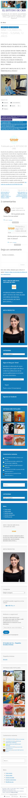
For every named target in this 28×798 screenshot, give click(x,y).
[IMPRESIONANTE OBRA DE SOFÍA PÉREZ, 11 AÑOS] (8, 698)
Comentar (22, 264)
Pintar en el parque (20, 739)
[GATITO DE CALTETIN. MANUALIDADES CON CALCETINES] (8, 440)
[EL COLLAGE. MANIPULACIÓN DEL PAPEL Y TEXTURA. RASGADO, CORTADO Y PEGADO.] (8, 721)
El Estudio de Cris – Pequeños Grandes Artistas (12, 643)
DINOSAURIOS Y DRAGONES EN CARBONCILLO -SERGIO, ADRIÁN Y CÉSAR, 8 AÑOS (6, 194)
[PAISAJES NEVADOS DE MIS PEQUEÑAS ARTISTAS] (19, 429)
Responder (15, 222)
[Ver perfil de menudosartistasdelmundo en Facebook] (6, 605)
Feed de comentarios (9, 515)
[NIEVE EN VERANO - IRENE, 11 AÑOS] (19, 417)
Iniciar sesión (7, 511)
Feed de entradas (8, 513)
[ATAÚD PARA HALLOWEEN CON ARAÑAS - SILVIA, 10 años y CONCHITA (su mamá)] (8, 428)
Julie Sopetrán (17, 208)
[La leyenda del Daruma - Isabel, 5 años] (19, 699)
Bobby (6, 465)
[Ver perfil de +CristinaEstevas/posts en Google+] (14, 605)
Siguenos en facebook (10, 397)
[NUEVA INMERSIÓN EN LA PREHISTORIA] (19, 440)
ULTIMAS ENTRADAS (7, 119)
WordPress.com (8, 517)
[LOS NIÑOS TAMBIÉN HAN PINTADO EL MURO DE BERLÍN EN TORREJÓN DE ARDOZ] (19, 722)
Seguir (7, 385)
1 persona (10, 220)
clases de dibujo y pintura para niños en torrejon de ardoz (12, 122)
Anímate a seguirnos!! (10, 614)
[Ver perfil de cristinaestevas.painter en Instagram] (9, 605)
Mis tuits (5, 659)
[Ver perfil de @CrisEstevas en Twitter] (7, 605)
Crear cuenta (7, 509)
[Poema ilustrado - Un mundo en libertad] (8, 417)
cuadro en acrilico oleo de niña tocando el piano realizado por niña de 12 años (13, 129)
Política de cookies (14, 792)
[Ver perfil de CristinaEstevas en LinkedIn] (12, 605)
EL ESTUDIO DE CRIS (14, 10)
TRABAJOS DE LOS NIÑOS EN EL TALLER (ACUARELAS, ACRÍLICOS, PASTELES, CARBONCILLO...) (13, 117)
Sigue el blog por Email (11, 362)
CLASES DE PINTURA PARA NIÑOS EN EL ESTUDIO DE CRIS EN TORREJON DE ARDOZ (13, 126)
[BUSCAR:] (14, 485)
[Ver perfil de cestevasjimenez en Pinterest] (11, 605)
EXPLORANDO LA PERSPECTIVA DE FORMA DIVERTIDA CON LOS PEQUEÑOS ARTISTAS (21, 194)
